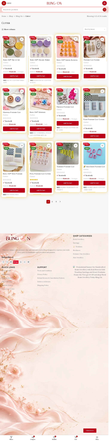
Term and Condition (44, 271)
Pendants (79, 247)
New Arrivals (6, 271)
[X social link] (7, 262)
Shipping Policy (43, 285)
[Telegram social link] (28, 262)
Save (6, 37)
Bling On (19, 16)
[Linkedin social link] (20, 262)
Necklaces (76, 250)
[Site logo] (54, 3)
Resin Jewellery (78, 239)
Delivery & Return (43, 282)
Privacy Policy (42, 274)
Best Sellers (6, 274)
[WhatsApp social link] (24, 262)
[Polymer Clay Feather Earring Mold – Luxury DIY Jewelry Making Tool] (94, 47)
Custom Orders (7, 285)
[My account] (104, 3)
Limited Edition (7, 278)
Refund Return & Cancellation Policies (50, 278)
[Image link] (18, 238)
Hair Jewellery (78, 258)
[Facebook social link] (3, 262)
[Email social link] (11, 262)
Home (4, 16)
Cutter (5, 63)
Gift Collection (7, 282)
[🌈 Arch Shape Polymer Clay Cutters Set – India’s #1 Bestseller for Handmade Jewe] (94, 153)
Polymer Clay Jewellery (81, 254)
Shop (11, 16)
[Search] (104, 9)
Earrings (76, 243)
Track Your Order (8, 289)
